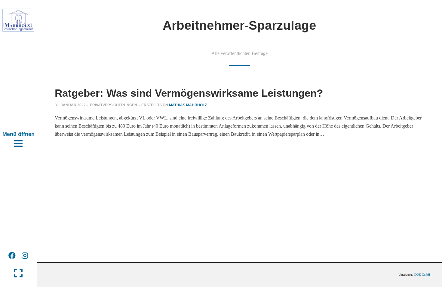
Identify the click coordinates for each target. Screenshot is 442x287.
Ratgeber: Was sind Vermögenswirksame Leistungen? (189, 93)
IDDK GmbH (422, 274)
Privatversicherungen (113, 105)
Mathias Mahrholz (188, 105)
